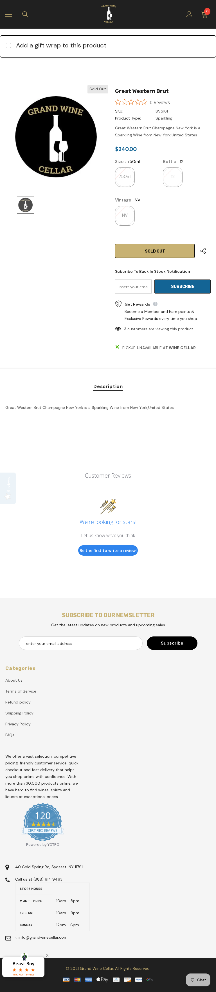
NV (125, 215)
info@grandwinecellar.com (43, 937)
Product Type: (128, 118)
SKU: (119, 111)
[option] (56, 136)
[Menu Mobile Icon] (8, 14)
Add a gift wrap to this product (61, 45)
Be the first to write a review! (108, 550)
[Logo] (109, 14)
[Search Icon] (30, 14)
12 (173, 176)
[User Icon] (189, 14)
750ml (125, 176)
